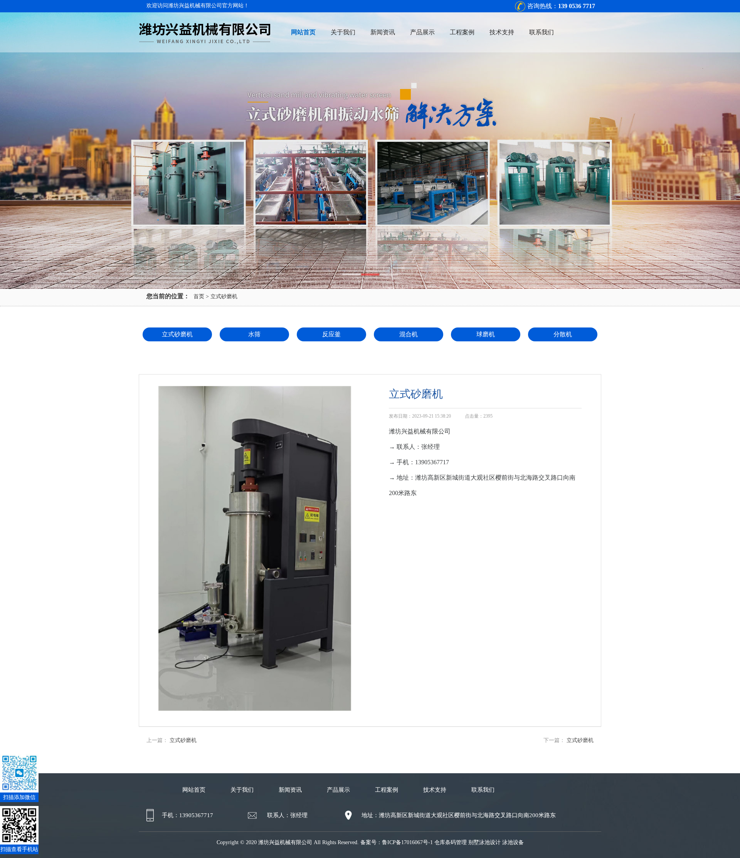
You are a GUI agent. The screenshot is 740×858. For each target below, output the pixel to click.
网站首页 (303, 32)
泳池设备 (513, 842)
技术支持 (501, 32)
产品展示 (422, 32)
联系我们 (541, 32)
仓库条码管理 (450, 842)
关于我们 (343, 32)
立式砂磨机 (223, 296)
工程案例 (462, 32)
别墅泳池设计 (484, 842)
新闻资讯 (382, 32)
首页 (198, 296)
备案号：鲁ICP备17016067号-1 (396, 842)
